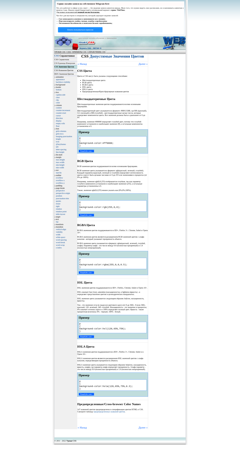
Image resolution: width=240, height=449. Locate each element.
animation (60, 77)
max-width (60, 162)
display (59, 121)
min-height (60, 165)
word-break (60, 242)
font (57, 129)
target (58, 217)
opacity (59, 173)
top (57, 222)
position (59, 196)
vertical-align (61, 229)
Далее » (143, 63)
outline (58, 175)
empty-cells (60, 123)
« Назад (82, 63)
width (58, 235)
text (57, 219)
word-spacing (61, 240)
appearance (60, 79)
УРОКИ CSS (60, 52)
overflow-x (60, 180)
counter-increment (63, 110)
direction (59, 118)
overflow (59, 178)
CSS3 (68, 52)
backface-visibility (63, 82)
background (60, 85)
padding (59, 186)
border (58, 87)
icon (57, 142)
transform (59, 224)
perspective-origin (63, 193)
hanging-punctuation (64, 136)
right (58, 206)
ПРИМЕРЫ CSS (79, 52)
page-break (60, 188)
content (59, 108)
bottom (58, 90)
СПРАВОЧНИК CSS (96, 52)
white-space (60, 237)
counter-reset (61, 113)
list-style (59, 155)
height (58, 139)
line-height (60, 152)
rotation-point (61, 211)
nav (57, 170)
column (59, 105)
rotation (59, 209)
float (57, 126)
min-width (60, 167)
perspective (60, 191)
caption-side (60, 95)
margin (58, 157)
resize (58, 204)
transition (59, 227)
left (57, 147)
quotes (58, 201)
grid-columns (61, 131)
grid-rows (60, 134)
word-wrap (60, 245)
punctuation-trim (62, 198)
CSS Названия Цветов (63, 70)
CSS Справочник (61, 59)
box (57, 92)
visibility (59, 232)
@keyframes (61, 144)
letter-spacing (61, 149)
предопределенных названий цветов (109, 412)
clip (57, 100)
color (58, 103)
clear (58, 97)
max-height (60, 160)
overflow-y (60, 183)
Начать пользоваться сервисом (80, 30)
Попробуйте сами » (86, 151)
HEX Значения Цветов (64, 74)
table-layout (60, 214)
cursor (58, 116)
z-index (59, 248)
